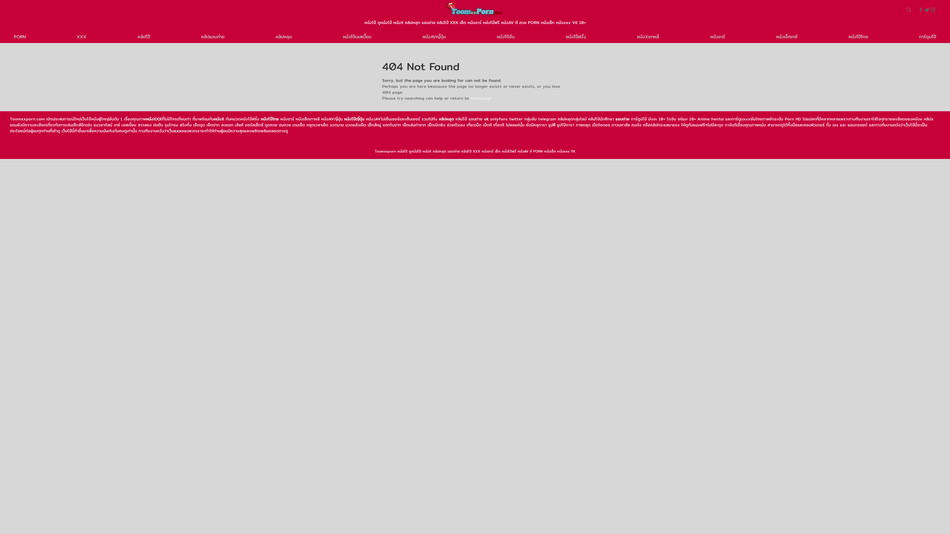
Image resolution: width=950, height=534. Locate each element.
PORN (20, 36)
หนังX (219, 119)
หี (554, 125)
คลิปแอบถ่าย (212, 36)
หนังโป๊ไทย (858, 36)
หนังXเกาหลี (648, 36)
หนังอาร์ (717, 36)
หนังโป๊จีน (506, 36)
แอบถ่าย (622, 119)
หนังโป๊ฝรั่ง (576, 36)
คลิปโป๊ (144, 36)
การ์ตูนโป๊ (927, 36)
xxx (177, 131)
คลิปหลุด (284, 36)
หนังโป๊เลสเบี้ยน (357, 36)
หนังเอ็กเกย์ (786, 36)
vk (486, 119)
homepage (481, 98)
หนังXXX (154, 119)
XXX (81, 36)
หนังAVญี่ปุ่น (434, 36)
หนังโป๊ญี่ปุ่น (354, 119)
